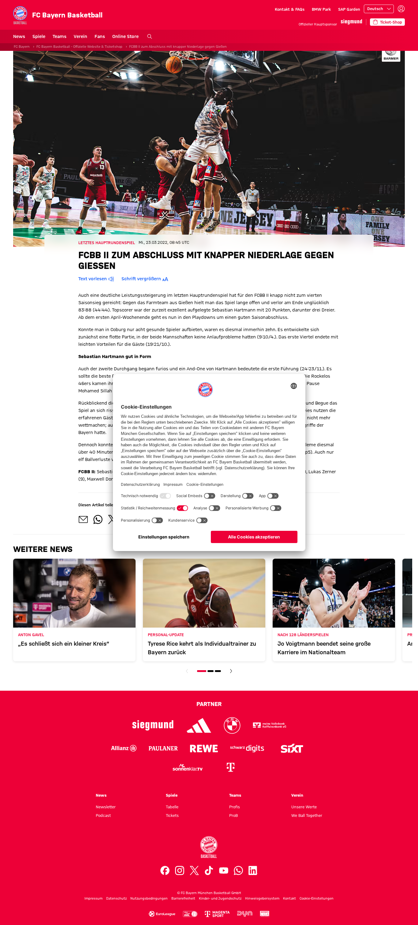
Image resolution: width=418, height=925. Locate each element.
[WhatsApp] (238, 870)
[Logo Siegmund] (153, 725)
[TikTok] (209, 870)
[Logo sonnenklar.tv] (187, 767)
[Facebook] (165, 870)
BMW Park (321, 9)
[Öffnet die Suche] (149, 36)
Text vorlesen (92, 278)
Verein (80, 36)
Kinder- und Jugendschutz (220, 898)
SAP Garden (349, 9)
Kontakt (289, 898)
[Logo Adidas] (199, 725)
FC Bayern (22, 46)
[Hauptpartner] (351, 22)
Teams (59, 36)
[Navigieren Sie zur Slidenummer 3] (218, 671)
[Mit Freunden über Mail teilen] (83, 519)
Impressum (93, 898)
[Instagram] (180, 870)
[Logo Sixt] (291, 748)
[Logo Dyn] (244, 914)
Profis (234, 807)
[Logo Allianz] (123, 748)
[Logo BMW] (232, 725)
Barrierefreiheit (183, 898)
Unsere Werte (304, 807)
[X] (194, 870)
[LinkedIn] (253, 870)
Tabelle (172, 807)
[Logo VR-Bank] (269, 725)
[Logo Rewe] (204, 748)
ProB (233, 815)
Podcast (103, 815)
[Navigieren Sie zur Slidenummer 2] (210, 671)
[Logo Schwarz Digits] (247, 748)
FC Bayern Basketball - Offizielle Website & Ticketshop (79, 46)
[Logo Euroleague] (162, 914)
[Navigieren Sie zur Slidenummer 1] (201, 671)
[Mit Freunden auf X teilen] (113, 519)
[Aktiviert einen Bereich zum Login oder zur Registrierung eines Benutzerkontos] (401, 9)
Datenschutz (116, 898)
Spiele (38, 36)
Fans (100, 36)
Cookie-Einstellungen (317, 898)
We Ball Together (306, 815)
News (19, 36)
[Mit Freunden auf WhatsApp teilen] (98, 519)
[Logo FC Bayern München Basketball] (209, 847)
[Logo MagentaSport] (217, 914)
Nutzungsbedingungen (149, 898)
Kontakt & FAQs (289, 9)
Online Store (125, 36)
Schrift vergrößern (141, 278)
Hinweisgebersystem (262, 898)
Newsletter (106, 807)
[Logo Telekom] (230, 767)
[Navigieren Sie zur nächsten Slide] (231, 671)
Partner (209, 704)
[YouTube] (224, 870)
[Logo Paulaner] (163, 748)
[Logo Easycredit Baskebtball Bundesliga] (190, 914)
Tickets (172, 815)
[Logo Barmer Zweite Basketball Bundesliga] (265, 914)
